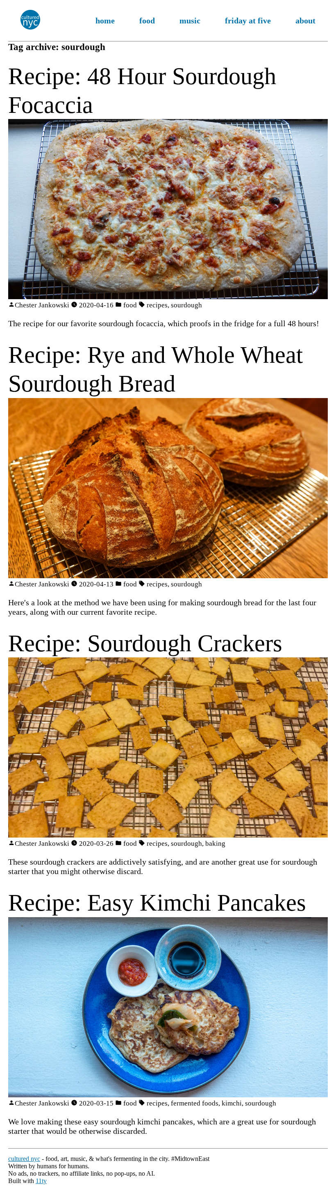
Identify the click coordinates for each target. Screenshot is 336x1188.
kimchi (232, 1103)
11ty (41, 1180)
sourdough (186, 305)
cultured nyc (24, 1158)
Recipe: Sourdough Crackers (145, 643)
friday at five (248, 20)
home (105, 20)
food (147, 20)
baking (215, 843)
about (305, 20)
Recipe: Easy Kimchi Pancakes (157, 902)
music (189, 20)
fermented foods (194, 1103)
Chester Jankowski (42, 305)
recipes (157, 305)
